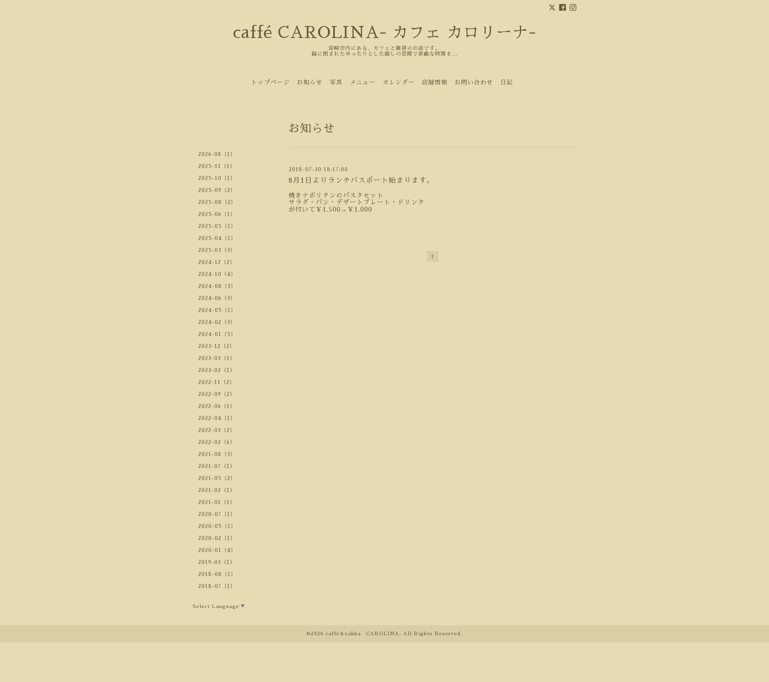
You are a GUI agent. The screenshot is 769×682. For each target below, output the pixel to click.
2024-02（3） (217, 322)
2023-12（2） (216, 346)
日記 (506, 82)
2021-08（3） (217, 454)
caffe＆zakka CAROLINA (362, 633)
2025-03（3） (217, 250)
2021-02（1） (217, 490)
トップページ (270, 82)
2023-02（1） (217, 370)
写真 (336, 82)
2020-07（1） (217, 514)
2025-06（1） (217, 214)
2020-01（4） (217, 550)
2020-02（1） (217, 538)
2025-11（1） (217, 166)
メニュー (362, 82)
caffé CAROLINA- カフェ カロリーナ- (384, 33)
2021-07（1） (217, 466)
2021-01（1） (217, 502)
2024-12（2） (217, 262)
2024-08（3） (217, 286)
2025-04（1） (217, 238)
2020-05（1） (217, 526)
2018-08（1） (217, 574)
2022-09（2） (217, 394)
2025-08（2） (217, 202)
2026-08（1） (217, 154)
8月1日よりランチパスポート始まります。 (361, 180)
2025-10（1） (217, 178)
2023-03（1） (217, 358)
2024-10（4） (217, 274)
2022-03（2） (217, 430)
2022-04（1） (217, 418)
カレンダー (398, 82)
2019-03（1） (217, 562)
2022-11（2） (216, 382)
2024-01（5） (217, 334)
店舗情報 (434, 82)
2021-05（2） (217, 478)
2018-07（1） (217, 586)
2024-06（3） (217, 298)
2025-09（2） (217, 190)
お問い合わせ (474, 82)
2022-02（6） (217, 442)
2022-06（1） (217, 406)
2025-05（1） (217, 226)
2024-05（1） (217, 310)
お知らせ (309, 82)
